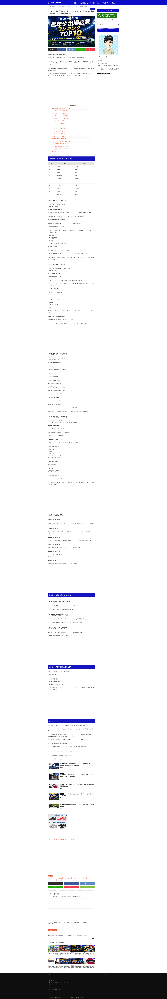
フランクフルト (63, 982)
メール (49, 912)
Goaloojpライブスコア (108, 19)
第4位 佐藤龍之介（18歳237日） (61, 118)
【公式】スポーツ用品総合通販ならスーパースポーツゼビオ (62, 839)
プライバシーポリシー (114, 3)
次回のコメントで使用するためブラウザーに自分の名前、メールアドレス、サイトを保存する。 (68, 922)
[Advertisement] (71, 91)
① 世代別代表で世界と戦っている (61, 141)
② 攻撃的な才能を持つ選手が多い (61, 143)
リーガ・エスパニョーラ (52, 984)
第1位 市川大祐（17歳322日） (60, 110)
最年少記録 (60, 878)
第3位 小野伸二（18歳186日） (60, 115)
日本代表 (83, 3)
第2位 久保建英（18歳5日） (60, 113)
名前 (49, 907)
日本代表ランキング (52, 878)
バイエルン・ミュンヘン (50, 982)
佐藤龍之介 (90, 878)
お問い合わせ (105, 3)
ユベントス (49, 989)
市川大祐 (74, 878)
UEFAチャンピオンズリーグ (95, 3)
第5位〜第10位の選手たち (59, 120)
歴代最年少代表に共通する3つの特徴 (61, 138)
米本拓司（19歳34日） (59, 128)
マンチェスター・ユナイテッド (62, 978)
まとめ (54, 151)
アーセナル (80, 978)
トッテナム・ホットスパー (74, 978)
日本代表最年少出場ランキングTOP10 (61, 108)
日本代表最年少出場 (67, 878)
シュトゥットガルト (69, 982)
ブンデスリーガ (51, 980)
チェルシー (68, 978)
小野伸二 (79, 878)
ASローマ (60, 989)
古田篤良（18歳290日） (59, 123)
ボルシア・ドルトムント (57, 982)
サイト (49, 917)
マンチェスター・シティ (54, 978)
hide (75, 105)
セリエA (50, 987)
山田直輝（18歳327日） (59, 126)
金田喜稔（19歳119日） (59, 136)
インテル (53, 989)
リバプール (49, 978)
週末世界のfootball (55, 3)
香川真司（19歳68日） (59, 133)
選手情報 (74, 3)
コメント (50, 897)
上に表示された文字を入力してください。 (56, 924)
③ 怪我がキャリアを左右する (60, 146)
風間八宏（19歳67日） (59, 131)
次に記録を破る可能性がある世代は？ (61, 148)
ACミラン (56, 989)
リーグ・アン (51, 991)
